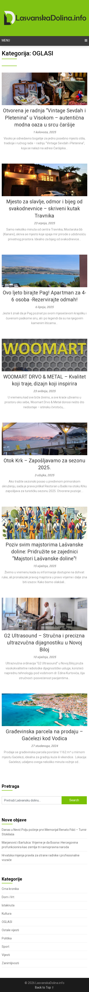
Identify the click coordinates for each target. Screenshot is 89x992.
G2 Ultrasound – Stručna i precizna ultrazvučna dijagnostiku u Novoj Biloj (44, 643)
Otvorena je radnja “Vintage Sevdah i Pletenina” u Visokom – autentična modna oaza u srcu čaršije (44, 118)
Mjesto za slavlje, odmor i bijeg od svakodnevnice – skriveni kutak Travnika (44, 209)
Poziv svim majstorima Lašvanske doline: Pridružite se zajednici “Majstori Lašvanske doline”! (44, 552)
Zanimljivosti (10, 963)
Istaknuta (8, 905)
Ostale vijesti (10, 930)
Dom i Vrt (8, 897)
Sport (5, 946)
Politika (7, 938)
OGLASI (7, 922)
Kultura (6, 913)
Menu (6, 40)
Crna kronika (10, 889)
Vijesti (6, 955)
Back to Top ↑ (44, 987)
